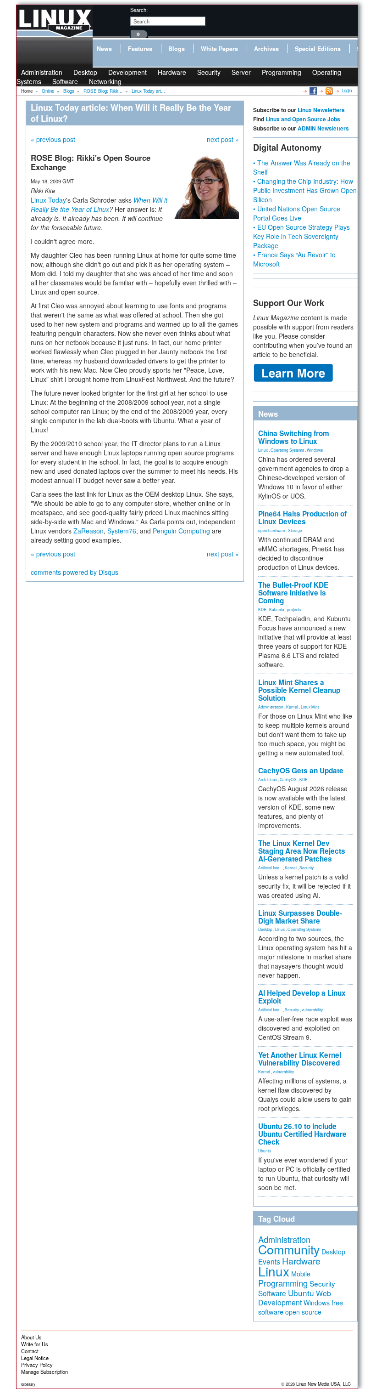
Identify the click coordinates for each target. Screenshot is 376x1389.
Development (127, 72)
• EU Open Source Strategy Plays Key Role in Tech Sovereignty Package (301, 236)
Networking (105, 81)
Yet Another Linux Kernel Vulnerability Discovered (299, 1059)
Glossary (28, 1384)
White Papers (219, 49)
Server (241, 72)
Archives (266, 49)
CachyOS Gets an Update (300, 770)
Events (269, 1261)
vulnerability (312, 1009)
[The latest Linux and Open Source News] (328, 90)
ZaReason (88, 530)
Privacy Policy (37, 1364)
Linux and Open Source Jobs (302, 119)
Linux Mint (310, 706)
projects (294, 609)
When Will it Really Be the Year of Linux (99, 204)
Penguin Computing (181, 530)
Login (347, 90)
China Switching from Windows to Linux (293, 437)
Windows (315, 450)
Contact (30, 1351)
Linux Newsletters (321, 110)
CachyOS (288, 779)
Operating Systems (287, 450)
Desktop (265, 929)
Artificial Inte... (270, 867)
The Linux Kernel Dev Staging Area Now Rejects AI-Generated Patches (301, 851)
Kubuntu (276, 609)
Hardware (172, 72)
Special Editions (318, 49)
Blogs (176, 49)
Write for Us (34, 1344)
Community (289, 1249)
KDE (262, 609)
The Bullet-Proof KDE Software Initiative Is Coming (293, 593)
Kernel (292, 706)
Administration (270, 706)
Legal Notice (35, 1357)
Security (209, 72)
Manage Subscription (44, 1371)
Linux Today (48, 199)
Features (140, 49)
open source (303, 1311)
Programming (281, 72)
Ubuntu (264, 1150)
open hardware (271, 530)
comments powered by (74, 572)
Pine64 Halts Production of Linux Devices (302, 518)
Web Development (294, 1298)
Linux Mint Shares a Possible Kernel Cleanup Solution (299, 690)
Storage (295, 530)
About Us (31, 1337)
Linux (263, 450)
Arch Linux (267, 779)
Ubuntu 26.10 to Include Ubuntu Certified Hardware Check (302, 1134)
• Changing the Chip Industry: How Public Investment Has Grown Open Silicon (305, 190)
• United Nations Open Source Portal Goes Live (296, 213)
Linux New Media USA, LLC (323, 1384)
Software (65, 81)
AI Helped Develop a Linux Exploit (302, 997)
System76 (121, 530)
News (104, 49)
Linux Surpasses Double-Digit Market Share (300, 917)
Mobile (300, 1273)
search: (139, 9)
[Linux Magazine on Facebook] (312, 90)
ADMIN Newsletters (323, 128)
